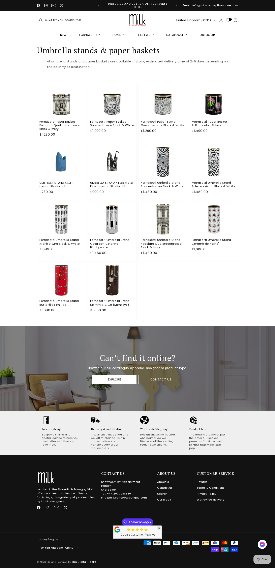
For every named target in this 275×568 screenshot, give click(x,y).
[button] (62, 20)
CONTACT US (160, 379)
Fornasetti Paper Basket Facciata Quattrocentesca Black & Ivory (59, 125)
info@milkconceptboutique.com (124, 498)
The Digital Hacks (84, 562)
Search (162, 494)
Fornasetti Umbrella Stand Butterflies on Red (59, 302)
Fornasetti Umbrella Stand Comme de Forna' (211, 241)
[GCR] (117, 529)
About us (163, 482)
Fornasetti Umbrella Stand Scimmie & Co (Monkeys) (110, 302)
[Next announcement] (176, 5)
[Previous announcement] (98, 5)
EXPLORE (114, 379)
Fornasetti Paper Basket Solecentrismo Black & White (112, 123)
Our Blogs (164, 500)
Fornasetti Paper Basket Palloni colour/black (209, 123)
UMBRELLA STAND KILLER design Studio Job (56, 184)
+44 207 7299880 (119, 493)
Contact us (165, 488)
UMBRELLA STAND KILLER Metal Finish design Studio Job (111, 184)
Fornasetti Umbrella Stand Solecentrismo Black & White (213, 184)
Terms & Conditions (211, 488)
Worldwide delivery (210, 500)
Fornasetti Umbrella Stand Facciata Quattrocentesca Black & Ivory (161, 243)
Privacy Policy (206, 494)
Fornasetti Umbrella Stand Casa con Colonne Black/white (110, 243)
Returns (202, 482)
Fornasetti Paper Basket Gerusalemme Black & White (162, 123)
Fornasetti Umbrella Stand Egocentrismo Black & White (162, 184)
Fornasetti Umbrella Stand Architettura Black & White (59, 241)
